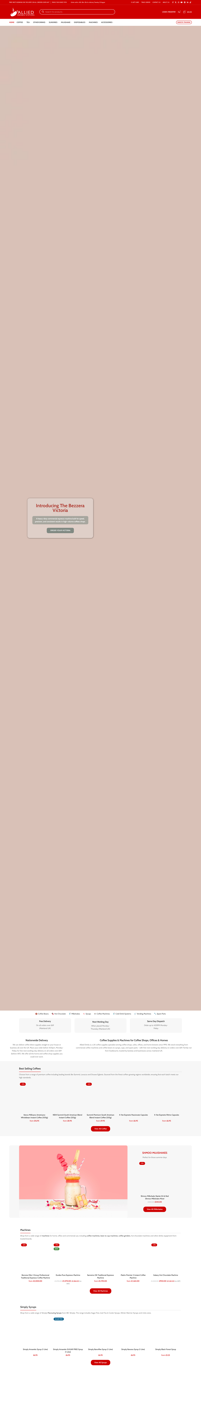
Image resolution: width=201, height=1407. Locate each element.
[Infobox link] (45, 1025)
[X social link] (175, 2)
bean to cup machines (109, 1236)
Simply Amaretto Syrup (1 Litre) (35, 1349)
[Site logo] (22, 12)
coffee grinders (124, 1236)
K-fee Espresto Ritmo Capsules (166, 1115)
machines (45, 1236)
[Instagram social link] (178, 2)
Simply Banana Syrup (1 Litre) (133, 1349)
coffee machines (93, 1236)
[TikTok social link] (190, 2)
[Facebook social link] (173, 2)
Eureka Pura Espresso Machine (68, 1275)
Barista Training (184, 22)
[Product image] (154, 1177)
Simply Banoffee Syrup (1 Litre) (100, 1349)
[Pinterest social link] (184, 2)
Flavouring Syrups (55, 1313)
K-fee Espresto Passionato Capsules (133, 1115)
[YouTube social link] (181, 2)
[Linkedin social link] (187, 2)
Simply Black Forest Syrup (165, 1349)
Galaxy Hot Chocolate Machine (165, 1275)
